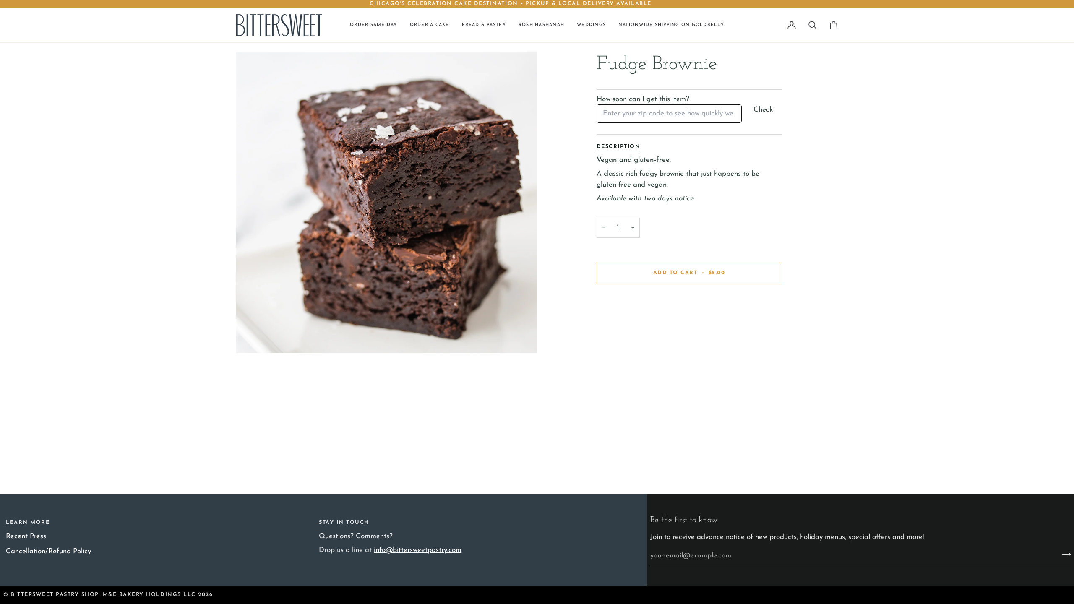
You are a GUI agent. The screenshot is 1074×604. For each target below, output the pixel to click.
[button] (430, 25)
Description (619, 146)
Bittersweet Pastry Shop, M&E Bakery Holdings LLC (103, 594)
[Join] (1064, 554)
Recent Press (26, 536)
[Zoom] (386, 202)
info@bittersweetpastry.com (417, 550)
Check (763, 109)
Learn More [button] (28, 522)
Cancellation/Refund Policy (48, 551)
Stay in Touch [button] (344, 522)
